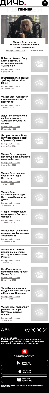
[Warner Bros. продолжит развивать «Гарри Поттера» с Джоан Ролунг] (39, 312)
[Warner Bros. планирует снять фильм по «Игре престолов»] (39, 102)
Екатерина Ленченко (15, 50)
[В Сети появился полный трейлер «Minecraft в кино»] (39, 83)
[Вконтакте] (27, 330)
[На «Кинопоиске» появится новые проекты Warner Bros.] (39, 275)
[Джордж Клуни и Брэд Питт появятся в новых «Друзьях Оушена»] (39, 141)
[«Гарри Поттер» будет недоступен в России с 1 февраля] (39, 217)
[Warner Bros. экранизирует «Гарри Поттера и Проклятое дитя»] (39, 197)
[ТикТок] (45, 330)
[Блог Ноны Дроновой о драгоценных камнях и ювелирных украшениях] (33, 330)
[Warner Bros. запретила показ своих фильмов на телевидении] (39, 236)
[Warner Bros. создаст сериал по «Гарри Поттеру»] (39, 179)
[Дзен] (39, 330)
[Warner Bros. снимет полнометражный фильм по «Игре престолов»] (24, 29)
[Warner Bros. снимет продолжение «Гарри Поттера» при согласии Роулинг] (39, 255)
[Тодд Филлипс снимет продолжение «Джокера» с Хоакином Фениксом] (39, 293)
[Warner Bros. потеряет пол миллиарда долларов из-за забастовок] (39, 160)
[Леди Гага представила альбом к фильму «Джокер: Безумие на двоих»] (39, 121)
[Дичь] (13, 5)
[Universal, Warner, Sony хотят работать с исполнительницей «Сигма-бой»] (39, 64)
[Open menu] (45, 3)
